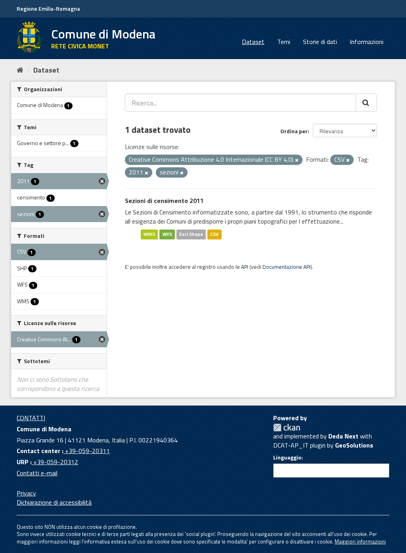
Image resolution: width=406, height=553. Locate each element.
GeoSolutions (354, 445)
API (244, 267)
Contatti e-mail (37, 473)
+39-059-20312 (55, 462)
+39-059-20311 (86, 450)
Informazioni (366, 41)
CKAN (286, 427)
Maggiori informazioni (360, 541)
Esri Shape (191, 234)
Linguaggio (287, 457)
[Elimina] (297, 160)
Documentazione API (286, 267)
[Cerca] (366, 103)
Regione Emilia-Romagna (48, 8)
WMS (149, 234)
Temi (283, 41)
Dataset (253, 41)
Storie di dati (320, 41)
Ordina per (294, 131)
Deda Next (343, 436)
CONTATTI (31, 418)
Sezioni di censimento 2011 (164, 200)
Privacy (26, 493)
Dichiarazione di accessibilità (54, 502)
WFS (167, 234)
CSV (214, 234)
